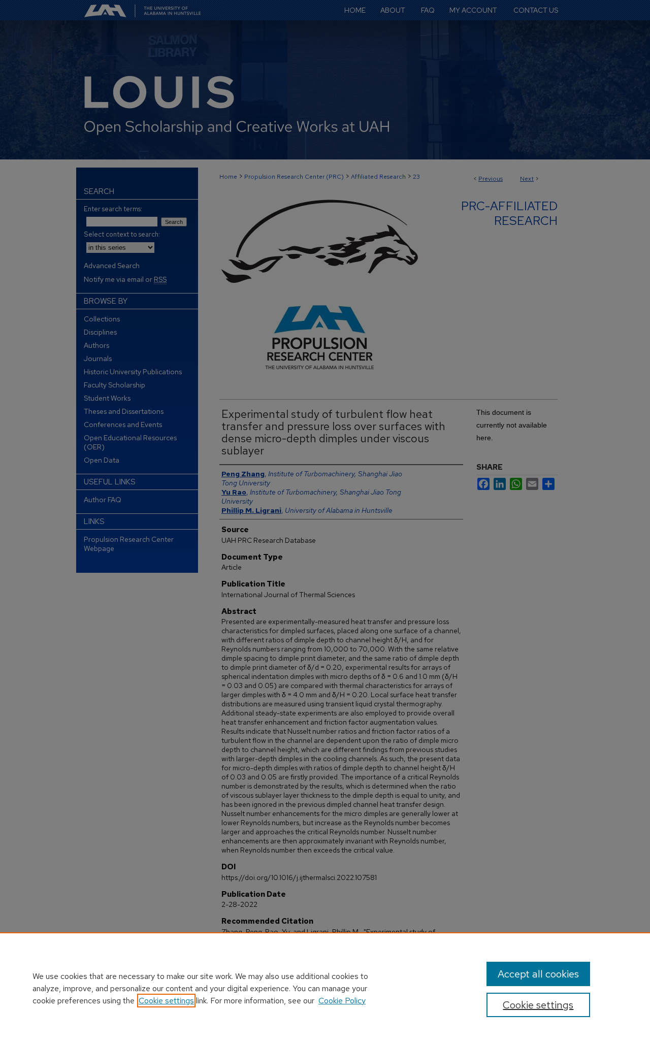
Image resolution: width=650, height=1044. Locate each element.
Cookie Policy (342, 1000)
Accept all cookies (538, 974)
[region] (325, 988)
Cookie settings (166, 1000)
